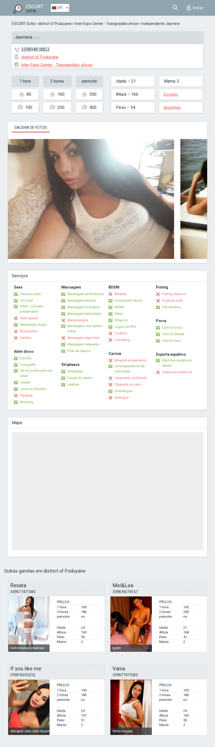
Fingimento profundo (131, 378)
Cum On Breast (173, 334)
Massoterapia (77, 320)
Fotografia (28, 365)
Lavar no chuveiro (33, 389)
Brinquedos (28, 331)
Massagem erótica (81, 300)
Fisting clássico (174, 294)
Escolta (25, 358)
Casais (25, 382)
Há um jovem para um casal (36, 373)
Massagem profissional (85, 294)
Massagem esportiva (83, 338)
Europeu (171, 94)
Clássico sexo (30, 294)
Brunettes (172, 107)
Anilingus (122, 397)
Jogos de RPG (125, 327)
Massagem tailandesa (84, 314)
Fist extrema (171, 307)
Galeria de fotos (30, 127)
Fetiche (25, 338)
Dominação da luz (128, 300)
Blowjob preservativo (131, 360)
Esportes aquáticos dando (177, 362)
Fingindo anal (172, 300)
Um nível (26, 300)
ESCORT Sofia (23, 24)
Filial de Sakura (78, 351)
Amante (120, 294)
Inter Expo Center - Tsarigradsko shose (106, 24)
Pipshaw (26, 395)
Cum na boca (172, 327)
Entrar (198, 8)
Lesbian (73, 384)
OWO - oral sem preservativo (32, 308)
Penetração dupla (33, 325)
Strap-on (121, 320)
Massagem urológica (83, 307)
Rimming (26, 402)
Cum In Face (171, 341)
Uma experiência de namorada (129, 368)
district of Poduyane (55, 24)
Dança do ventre (79, 378)
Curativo (121, 333)
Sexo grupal (29, 318)
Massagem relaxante (83, 344)
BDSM (119, 307)
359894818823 (35, 49)
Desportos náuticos (177, 372)
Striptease (75, 371)
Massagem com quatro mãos (85, 328)
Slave (119, 314)
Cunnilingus (123, 391)
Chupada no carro (128, 384)
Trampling (122, 340)
